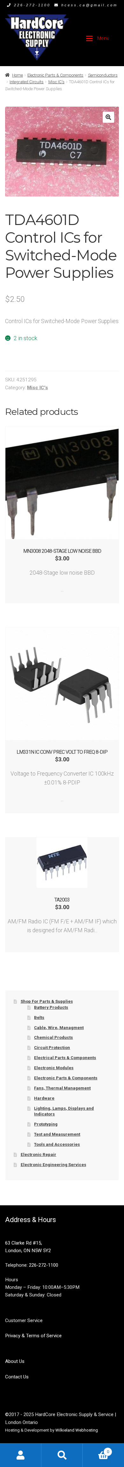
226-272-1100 (32, 5)
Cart (96, 1449)
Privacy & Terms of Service (33, 1336)
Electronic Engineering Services (53, 1164)
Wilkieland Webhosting (76, 1430)
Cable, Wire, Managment (59, 1027)
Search (62, 1455)
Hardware (44, 1098)
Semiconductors (103, 75)
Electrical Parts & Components (65, 1057)
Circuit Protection (52, 1047)
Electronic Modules (53, 1067)
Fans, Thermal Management (62, 1088)
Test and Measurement (57, 1134)
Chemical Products (53, 1037)
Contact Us (17, 1377)
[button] (108, 117)
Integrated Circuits (27, 81)
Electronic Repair (38, 1154)
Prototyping (46, 1124)
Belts (39, 1017)
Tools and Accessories (57, 1144)
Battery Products (51, 1007)
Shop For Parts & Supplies (47, 1001)
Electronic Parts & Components (55, 75)
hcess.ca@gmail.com (89, 5)
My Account (20, 1455)
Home (17, 75)
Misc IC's (56, 81)
